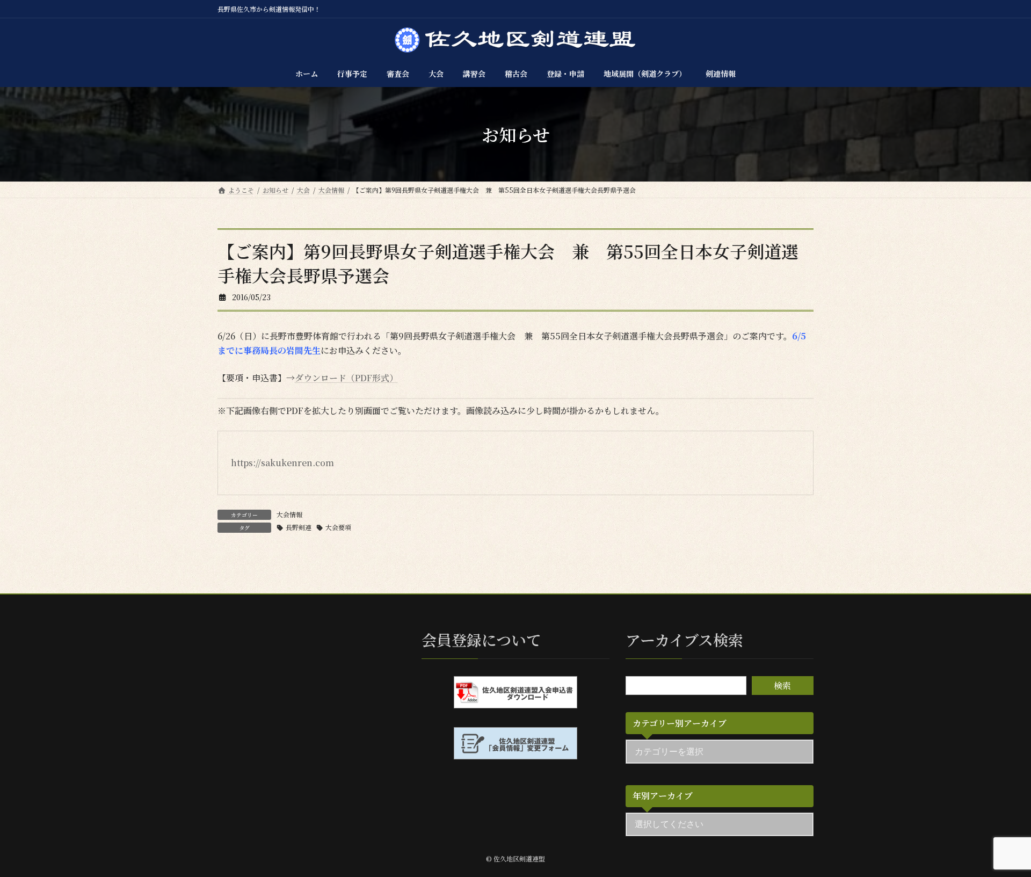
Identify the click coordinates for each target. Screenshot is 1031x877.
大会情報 (289, 514)
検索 (782, 685)
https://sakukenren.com (282, 462)
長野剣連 (298, 527)
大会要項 (338, 527)
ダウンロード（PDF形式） (346, 378)
